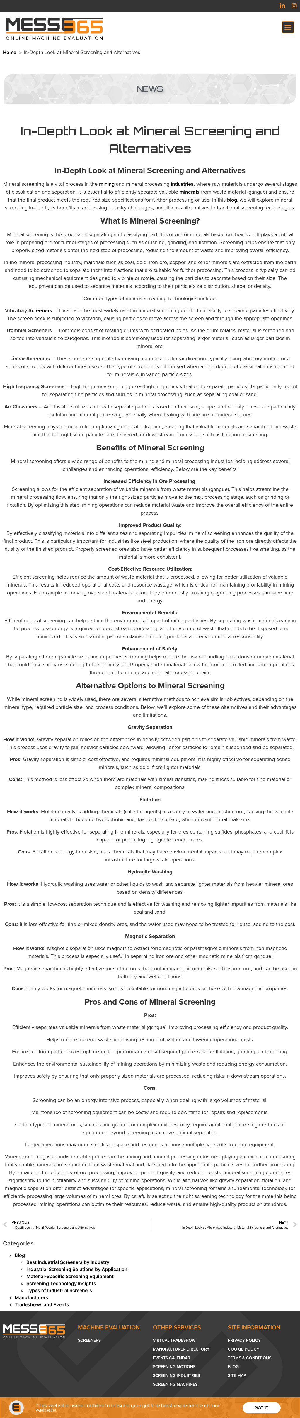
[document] (150, 709)
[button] (262, 1407)
